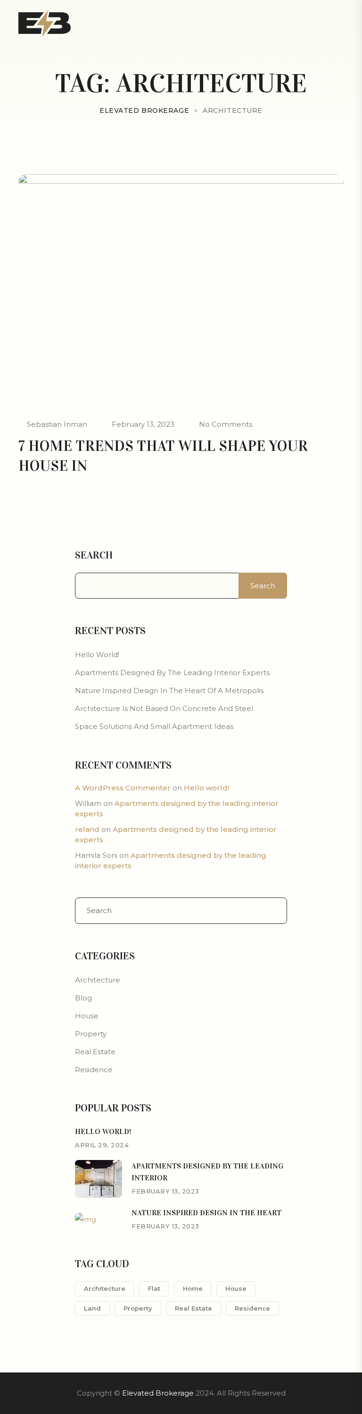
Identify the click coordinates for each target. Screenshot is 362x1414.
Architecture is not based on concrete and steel (164, 708)
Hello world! (97, 654)
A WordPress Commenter (123, 787)
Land (92, 1308)
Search (94, 555)
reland (87, 829)
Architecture (97, 979)
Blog (83, 997)
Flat (154, 1288)
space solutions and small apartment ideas (154, 726)
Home (193, 1288)
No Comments (225, 424)
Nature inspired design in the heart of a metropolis (169, 690)
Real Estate (95, 1051)
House (87, 1015)
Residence (94, 1069)
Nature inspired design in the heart (206, 1212)
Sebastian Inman (57, 424)
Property (91, 1033)
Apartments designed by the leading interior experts (172, 672)
